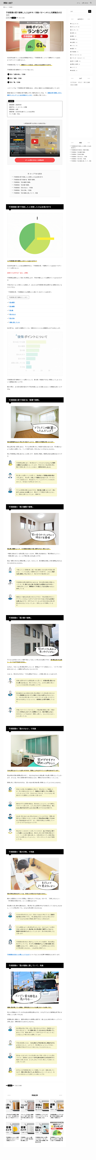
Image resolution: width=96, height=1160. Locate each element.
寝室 (74, 48)
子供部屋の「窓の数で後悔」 (22, 185)
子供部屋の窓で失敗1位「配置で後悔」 (25, 179)
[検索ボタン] (90, 3)
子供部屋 (13, 17)
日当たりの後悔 (21, 17)
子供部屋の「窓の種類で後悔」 (22, 182)
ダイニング (75, 26)
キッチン (75, 30)
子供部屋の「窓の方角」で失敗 (22, 190)
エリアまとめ (73, 82)
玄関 (74, 33)
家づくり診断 (76, 61)
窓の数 (11, 310)
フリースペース (76, 55)
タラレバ (80, 82)
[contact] (49, 1156)
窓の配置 (12, 302)
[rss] (48, 1156)
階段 (74, 36)
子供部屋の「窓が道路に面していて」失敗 (26, 193)
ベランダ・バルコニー (78, 58)
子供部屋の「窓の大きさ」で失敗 (23, 187)
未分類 (74, 70)
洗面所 (74, 39)
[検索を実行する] (89, 11)
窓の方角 (12, 318)
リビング (75, 23)
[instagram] (46, 1156)
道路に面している (14, 322)
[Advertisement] (80, 113)
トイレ (74, 45)
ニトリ (74, 67)
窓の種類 (12, 306)
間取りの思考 (76, 64)
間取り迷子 (8, 3)
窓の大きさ (12, 314)
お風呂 (74, 42)
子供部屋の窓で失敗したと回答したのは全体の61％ (28, 177)
